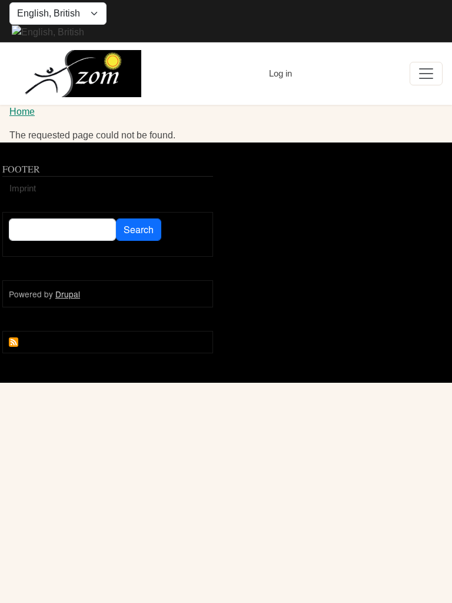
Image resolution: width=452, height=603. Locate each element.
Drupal (67, 294)
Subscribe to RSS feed (13, 342)
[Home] (75, 73)
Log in (280, 73)
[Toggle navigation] (426, 73)
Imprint (22, 188)
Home (22, 112)
